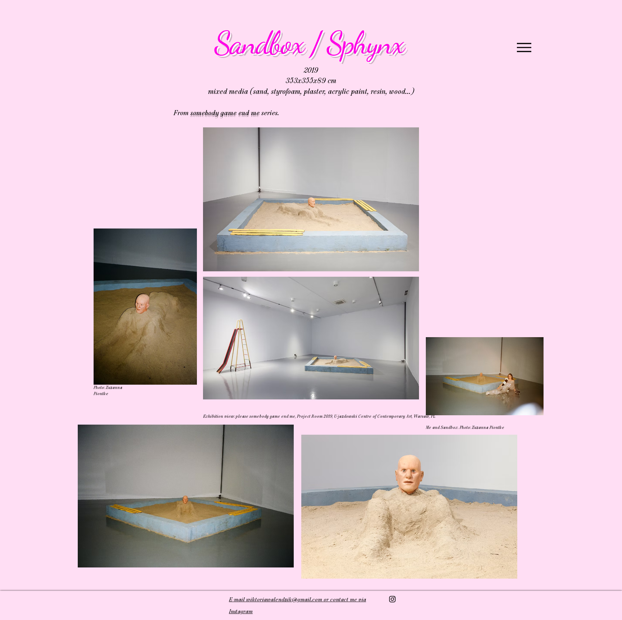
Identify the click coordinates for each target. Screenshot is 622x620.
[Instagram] (392, 599)
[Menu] (524, 47)
